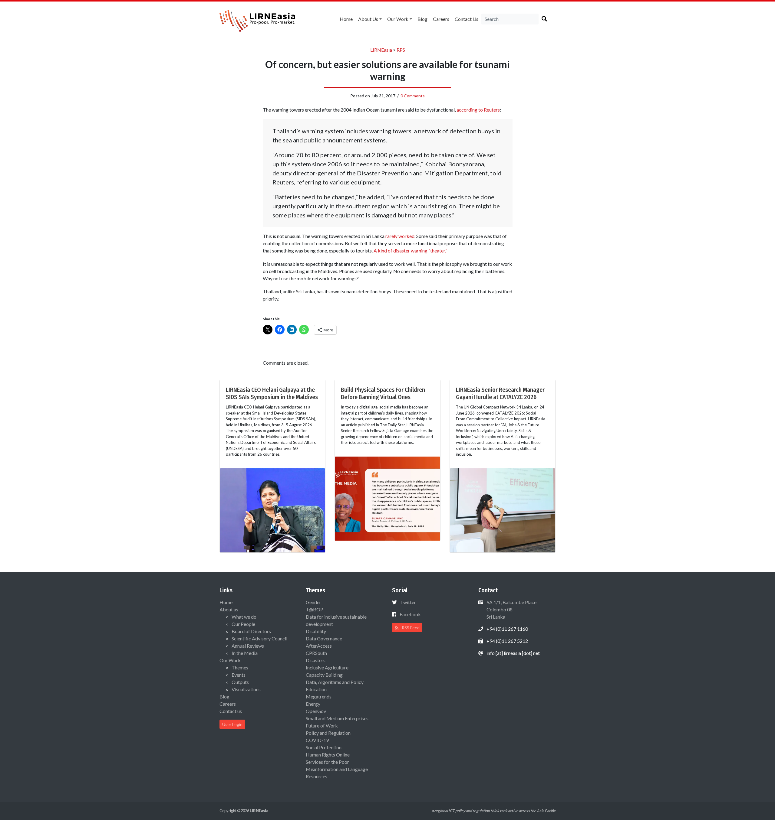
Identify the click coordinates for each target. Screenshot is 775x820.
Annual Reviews (248, 646)
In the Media (245, 653)
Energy (313, 704)
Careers (441, 19)
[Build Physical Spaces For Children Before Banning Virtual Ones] (387, 498)
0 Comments (413, 95)
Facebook (410, 614)
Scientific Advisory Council (259, 638)
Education (316, 689)
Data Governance (324, 638)
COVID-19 (317, 740)
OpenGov (316, 711)
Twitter (408, 602)
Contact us (466, 19)
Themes (240, 667)
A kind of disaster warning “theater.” (410, 250)
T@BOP (314, 609)
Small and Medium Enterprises (337, 718)
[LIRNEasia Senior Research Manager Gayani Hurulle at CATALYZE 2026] (502, 509)
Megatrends (318, 696)
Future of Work (322, 725)
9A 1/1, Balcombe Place (511, 609)
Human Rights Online (328, 754)
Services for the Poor (327, 762)
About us (368, 19)
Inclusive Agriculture (327, 667)
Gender (313, 602)
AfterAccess (319, 646)
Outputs (240, 682)
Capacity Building (324, 675)
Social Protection (323, 747)
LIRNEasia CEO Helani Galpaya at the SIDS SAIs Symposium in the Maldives (272, 393)
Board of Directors (251, 631)
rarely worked (399, 236)
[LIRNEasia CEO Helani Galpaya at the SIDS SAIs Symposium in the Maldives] (272, 509)
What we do (244, 617)
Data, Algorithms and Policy (335, 682)
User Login (232, 724)
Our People (243, 624)
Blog (422, 19)
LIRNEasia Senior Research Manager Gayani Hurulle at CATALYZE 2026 (500, 393)
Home (346, 19)
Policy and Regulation (328, 733)
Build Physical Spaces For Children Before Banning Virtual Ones (383, 393)
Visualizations (246, 689)
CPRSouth (316, 653)
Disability (316, 631)
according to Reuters (478, 109)
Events (239, 675)
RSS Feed (410, 627)
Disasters (315, 660)
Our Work (397, 19)
